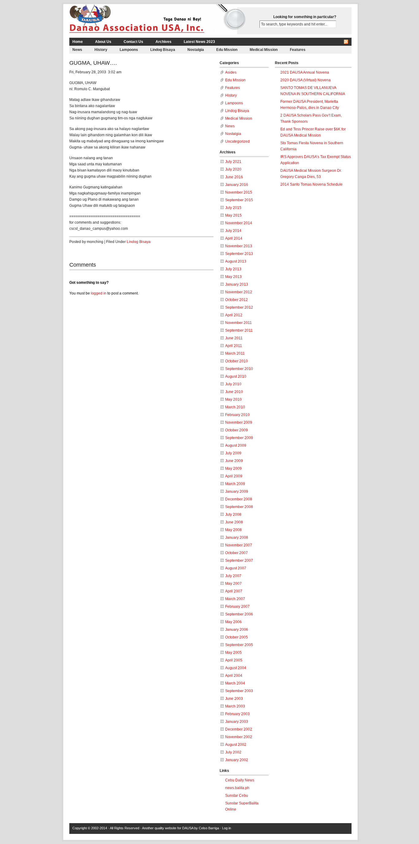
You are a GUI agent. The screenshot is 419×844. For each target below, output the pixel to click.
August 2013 (235, 261)
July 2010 (233, 384)
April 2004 (233, 675)
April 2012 (233, 315)
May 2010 (233, 399)
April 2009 (233, 476)
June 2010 (234, 392)
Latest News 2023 (199, 42)
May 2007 (233, 583)
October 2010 (236, 361)
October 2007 (236, 553)
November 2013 (238, 246)
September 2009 (239, 438)
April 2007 (233, 591)
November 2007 (238, 545)
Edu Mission (226, 50)
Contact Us (133, 42)
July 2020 (233, 169)
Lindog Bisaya (162, 50)
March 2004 (235, 683)
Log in (226, 828)
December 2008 (238, 499)
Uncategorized (237, 141)
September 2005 (239, 645)
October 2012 (236, 300)
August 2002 (235, 744)
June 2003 (234, 698)
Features (298, 50)
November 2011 (238, 323)
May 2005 (233, 652)
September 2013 (239, 254)
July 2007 (233, 576)
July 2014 (233, 231)
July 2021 (233, 162)
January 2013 (236, 284)
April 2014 (233, 238)
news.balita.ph (237, 788)
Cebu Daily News (239, 780)
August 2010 (235, 376)
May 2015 (233, 215)
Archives (163, 42)
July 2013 (233, 269)
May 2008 (233, 530)
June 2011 (234, 338)
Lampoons (129, 50)
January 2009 (236, 491)
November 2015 (238, 192)
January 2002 (236, 760)
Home (77, 42)
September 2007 (239, 560)
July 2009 (233, 453)
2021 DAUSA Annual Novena (304, 72)
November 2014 (238, 223)
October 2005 (236, 637)
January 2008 (236, 537)
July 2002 (233, 752)
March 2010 (235, 407)
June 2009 (234, 461)
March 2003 (235, 706)
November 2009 (238, 422)
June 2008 (234, 522)
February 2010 (237, 415)
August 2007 (235, 568)
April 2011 (233, 346)
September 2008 (239, 507)
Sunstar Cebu (236, 795)
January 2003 (236, 721)
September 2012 (239, 307)
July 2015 (233, 208)
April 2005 (233, 660)
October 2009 (236, 430)
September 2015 (239, 200)
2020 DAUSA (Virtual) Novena (305, 80)
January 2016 (236, 185)
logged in (98, 293)
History (100, 50)
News (77, 50)
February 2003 (237, 714)
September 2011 (239, 330)
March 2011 (235, 353)
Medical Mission (264, 50)
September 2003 (239, 691)
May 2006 (233, 622)
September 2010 (239, 369)
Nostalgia (195, 50)
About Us (103, 42)
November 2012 (238, 292)
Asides (230, 72)
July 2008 (233, 514)
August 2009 (235, 445)
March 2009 (235, 484)
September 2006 (239, 614)
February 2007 (237, 606)
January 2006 (236, 629)
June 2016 (234, 177)
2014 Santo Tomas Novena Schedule (311, 184)
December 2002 (238, 729)
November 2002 (238, 737)
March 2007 (235, 599)
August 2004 (235, 668)
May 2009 (233, 468)
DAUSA (187, 828)
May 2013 (233, 277)
